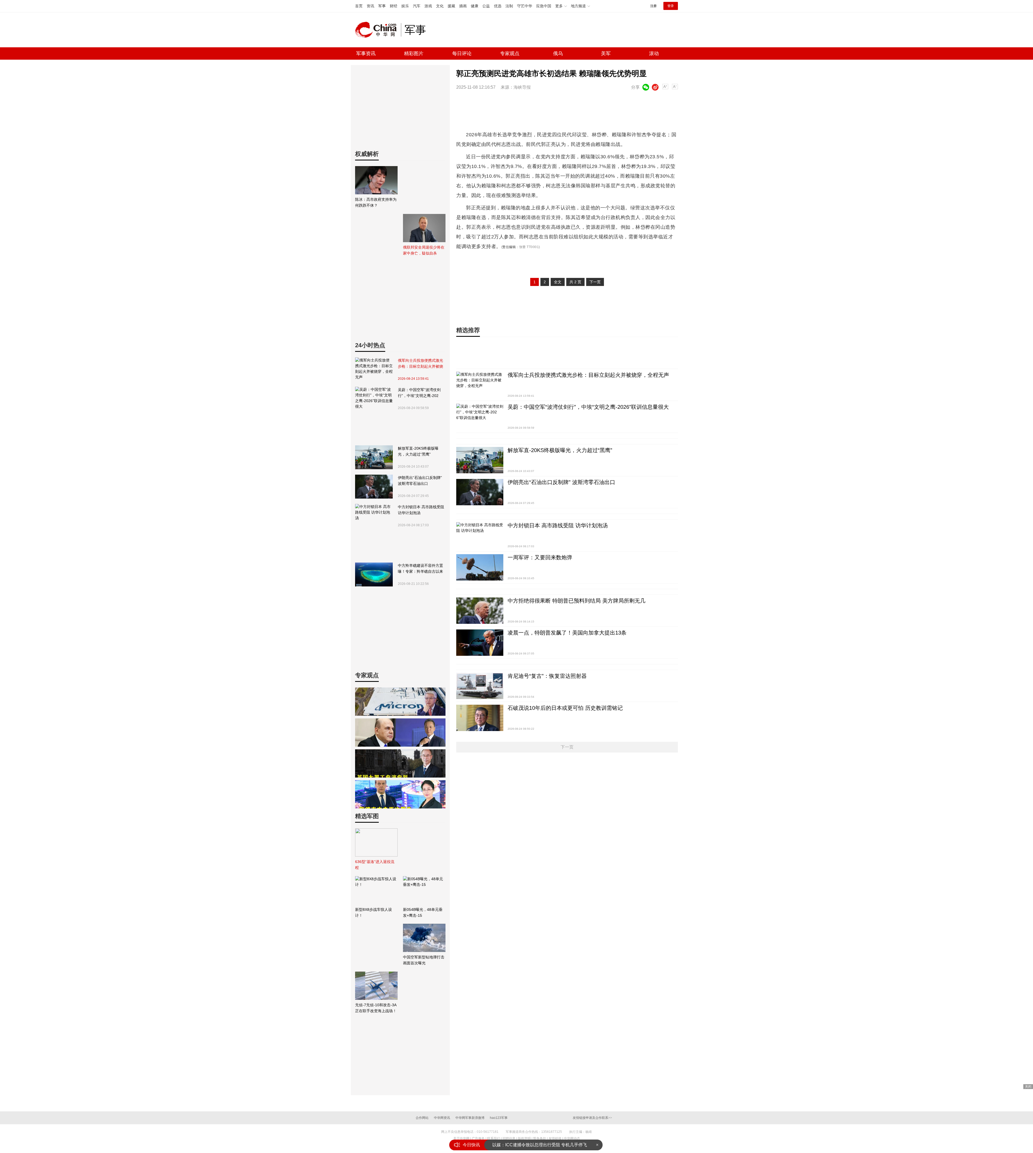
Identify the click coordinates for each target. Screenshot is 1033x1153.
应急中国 (543, 6)
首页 (359, 6)
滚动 (654, 53)
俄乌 (558, 53)
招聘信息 (509, 1138)
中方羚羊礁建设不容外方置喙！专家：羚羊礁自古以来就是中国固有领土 (420, 568)
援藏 (451, 6)
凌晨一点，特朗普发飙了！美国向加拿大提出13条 (567, 633)
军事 (382, 6)
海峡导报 (522, 87)
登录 (670, 6)
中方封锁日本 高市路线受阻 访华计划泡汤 (421, 510)
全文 (557, 282)
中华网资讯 (442, 1118)
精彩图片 (413, 53)
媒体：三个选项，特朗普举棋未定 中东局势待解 (538, 1145)
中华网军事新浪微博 (469, 1118)
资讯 (370, 6)
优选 (497, 6)
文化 (440, 6)
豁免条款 (539, 1138)
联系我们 (493, 1138)
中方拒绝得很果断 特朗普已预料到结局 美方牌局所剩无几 (576, 601)
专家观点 (509, 53)
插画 (463, 6)
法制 (509, 6)
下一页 (595, 282)
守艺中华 (524, 6)
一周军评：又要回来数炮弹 (540, 557)
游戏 (428, 6)
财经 (393, 6)
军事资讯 (366, 53)
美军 (606, 53)
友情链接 (555, 1138)
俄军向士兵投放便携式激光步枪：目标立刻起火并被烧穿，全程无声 (420, 363)
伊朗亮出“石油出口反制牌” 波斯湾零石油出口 (420, 480)
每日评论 (462, 53)
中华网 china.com (378, 30)
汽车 (416, 6)
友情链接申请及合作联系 (592, 1118)
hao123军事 (499, 1118)
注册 (653, 6)
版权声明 (524, 1138)
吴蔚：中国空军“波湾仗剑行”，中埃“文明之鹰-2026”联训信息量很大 (419, 393)
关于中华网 (461, 1138)
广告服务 (478, 1138)
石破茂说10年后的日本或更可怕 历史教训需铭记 (565, 708)
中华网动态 (572, 1138)
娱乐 (405, 6)
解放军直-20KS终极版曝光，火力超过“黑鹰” (418, 451)
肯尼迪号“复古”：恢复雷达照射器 (547, 676)
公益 (486, 6)
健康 (474, 6)
